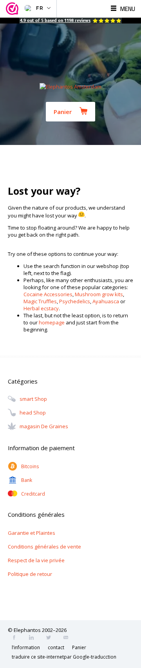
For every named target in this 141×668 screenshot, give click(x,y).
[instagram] (33, 638)
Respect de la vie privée (36, 560)
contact (56, 647)
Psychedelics (74, 301)
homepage (52, 322)
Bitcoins (30, 466)
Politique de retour (30, 573)
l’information (26, 647)
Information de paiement (41, 448)
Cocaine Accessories (48, 294)
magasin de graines (44, 426)
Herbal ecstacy (41, 308)
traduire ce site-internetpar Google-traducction (64, 657)
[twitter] (51, 638)
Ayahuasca (105, 301)
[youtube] (68, 638)
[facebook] (16, 638)
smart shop (33, 399)
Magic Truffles (40, 301)
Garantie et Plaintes (31, 532)
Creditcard (33, 494)
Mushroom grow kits (99, 294)
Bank (26, 480)
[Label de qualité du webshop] (13, 9)
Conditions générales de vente (44, 546)
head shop (33, 412)
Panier (63, 112)
